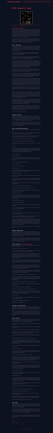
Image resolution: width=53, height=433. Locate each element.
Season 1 (13, 420)
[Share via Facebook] (12, 422)
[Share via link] (16, 422)
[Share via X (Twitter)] (14, 422)
